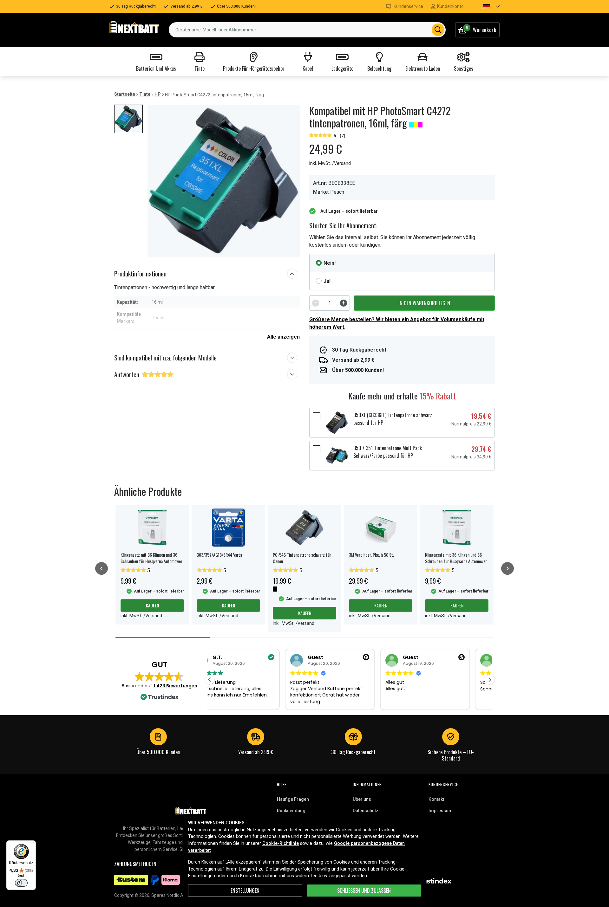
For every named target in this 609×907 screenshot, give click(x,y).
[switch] (21, 883)
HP (157, 94)
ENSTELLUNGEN (245, 890)
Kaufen (152, 605)
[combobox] (307, 29)
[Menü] (32, 844)
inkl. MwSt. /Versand (330, 163)
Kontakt (436, 799)
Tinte (144, 94)
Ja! (327, 281)
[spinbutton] (329, 303)
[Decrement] (316, 303)
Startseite (124, 94)
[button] (486, 6)
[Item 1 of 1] (223, 181)
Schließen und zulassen (364, 890)
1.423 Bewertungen (175, 686)
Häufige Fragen (293, 799)
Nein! (330, 263)
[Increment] (343, 303)
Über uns (362, 799)
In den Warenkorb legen (424, 303)
